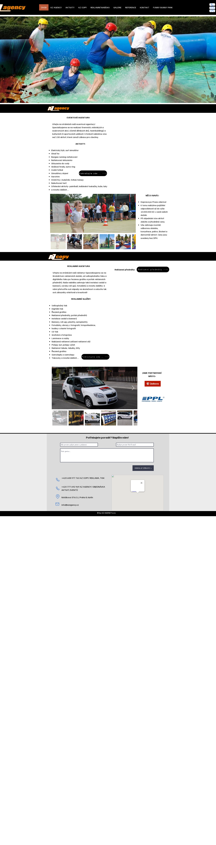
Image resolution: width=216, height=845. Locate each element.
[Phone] (212, 4)
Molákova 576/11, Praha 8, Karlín (77, 497)
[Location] (212, 11)
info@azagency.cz (70, 504)
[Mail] (212, 8)
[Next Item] (131, 213)
